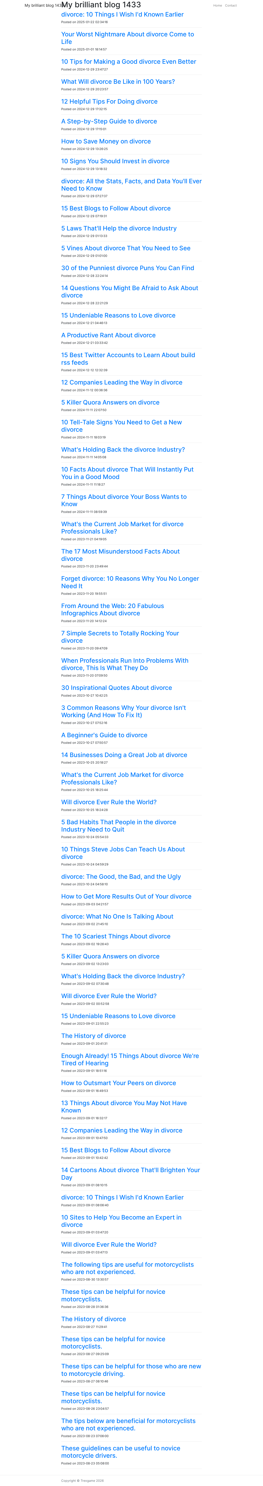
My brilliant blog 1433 (44, 5)
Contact (231, 5)
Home (217, 5)
